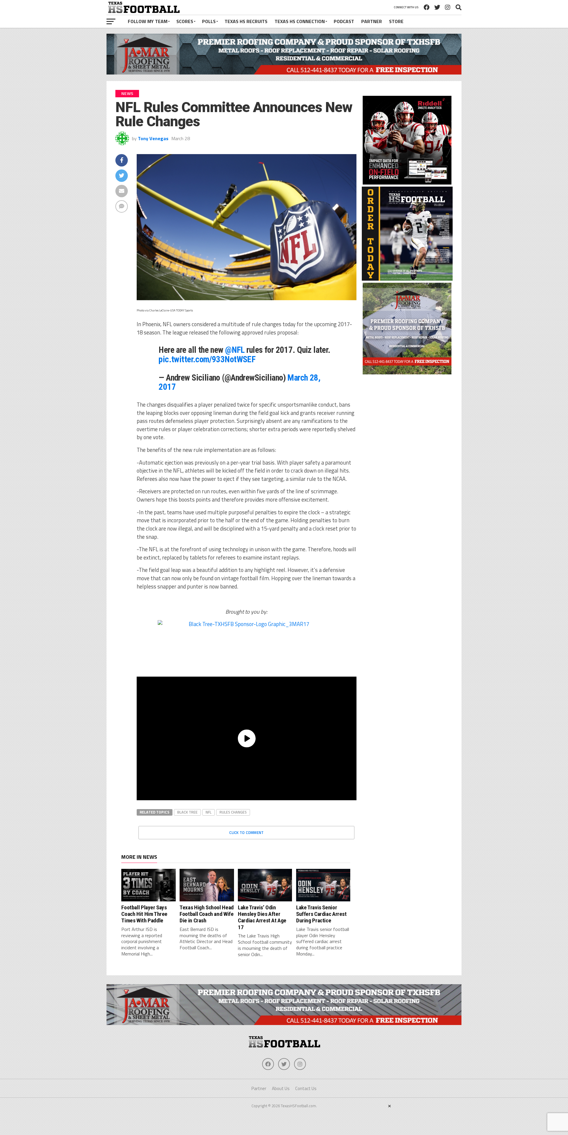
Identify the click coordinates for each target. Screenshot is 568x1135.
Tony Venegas (153, 138)
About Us (281, 1088)
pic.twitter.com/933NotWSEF (207, 359)
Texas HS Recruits (246, 21)
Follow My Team (147, 21)
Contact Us (306, 1088)
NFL (209, 812)
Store (396, 21)
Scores (184, 21)
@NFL (235, 350)
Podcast (344, 21)
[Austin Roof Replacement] (407, 372)
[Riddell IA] (407, 182)
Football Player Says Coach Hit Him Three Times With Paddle (144, 914)
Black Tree (187, 812)
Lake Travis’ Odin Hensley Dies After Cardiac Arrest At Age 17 (262, 917)
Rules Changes (233, 812)
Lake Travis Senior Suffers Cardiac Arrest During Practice (321, 914)
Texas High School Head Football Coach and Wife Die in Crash (207, 914)
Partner (371, 21)
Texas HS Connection (300, 21)
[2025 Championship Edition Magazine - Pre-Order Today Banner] (407, 278)
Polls (209, 21)
